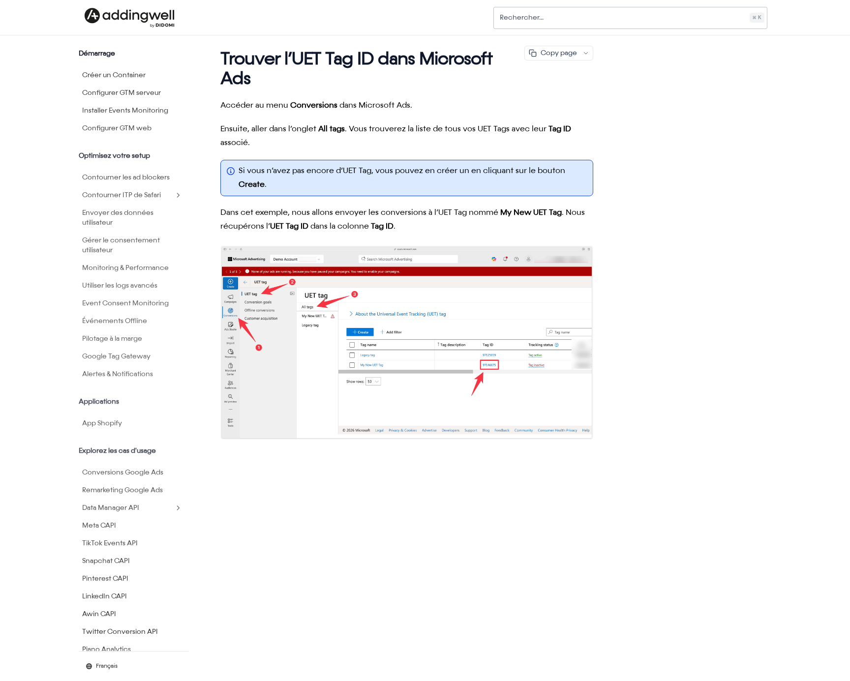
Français (107, 666)
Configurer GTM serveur (121, 92)
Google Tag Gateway (116, 356)
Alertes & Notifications (117, 374)
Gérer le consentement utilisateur (121, 245)
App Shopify (102, 423)
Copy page (559, 53)
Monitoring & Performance (125, 268)
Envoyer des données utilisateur (117, 217)
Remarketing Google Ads (122, 490)
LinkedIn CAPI (104, 596)
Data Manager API (110, 507)
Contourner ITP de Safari (121, 195)
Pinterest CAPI (105, 578)
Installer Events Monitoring (125, 110)
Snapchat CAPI (106, 561)
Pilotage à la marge (112, 338)
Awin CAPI (99, 614)
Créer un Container (114, 75)
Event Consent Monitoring (125, 303)
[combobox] (630, 18)
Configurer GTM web (117, 128)
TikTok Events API (110, 543)
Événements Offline (114, 321)
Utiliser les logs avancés (119, 285)
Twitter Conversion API (120, 631)
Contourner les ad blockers (126, 177)
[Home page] (129, 18)
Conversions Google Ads (122, 472)
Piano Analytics (106, 649)
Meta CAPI (99, 525)
